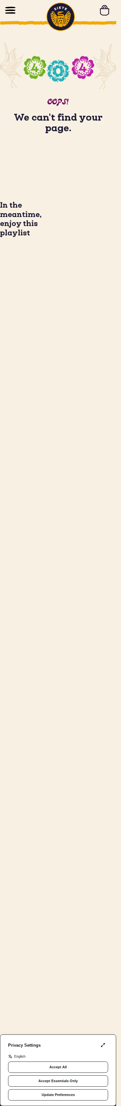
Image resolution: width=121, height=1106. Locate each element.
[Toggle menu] (10, 10)
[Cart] (104, 10)
